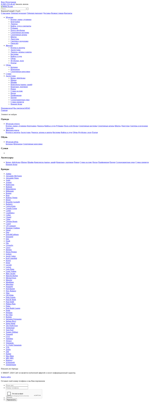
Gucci (8, 247)
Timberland (10, 328)
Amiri (8, 180)
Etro (7, 239)
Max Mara (10, 356)
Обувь (13, 58)
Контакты (68, 13)
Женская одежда (12, 130)
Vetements (10, 343)
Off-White (10, 295)
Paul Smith (10, 302)
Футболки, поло (17, 61)
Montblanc (10, 282)
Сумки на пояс (17, 91)
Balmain (9, 187)
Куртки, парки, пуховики (21, 19)
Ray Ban (9, 315)
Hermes (9, 250)
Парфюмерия (16, 95)
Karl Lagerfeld (11, 258)
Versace (9, 341)
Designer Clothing (13, 228)
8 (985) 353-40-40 (8, 4)
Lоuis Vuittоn (11, 271)
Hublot (8, 354)
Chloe (8, 219)
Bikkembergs (11, 189)
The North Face (12, 326)
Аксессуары (15, 50)
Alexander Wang (12, 178)
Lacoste (9, 265)
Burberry (9, 204)
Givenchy (9, 245)
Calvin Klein (11, 206)
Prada (8, 310)
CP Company (11, 226)
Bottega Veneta (11, 198)
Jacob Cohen (11, 256)
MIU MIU (10, 358)
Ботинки (14, 67)
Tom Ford (9, 330)
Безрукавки (15, 22)
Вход (3, 2)
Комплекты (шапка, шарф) (21, 85)
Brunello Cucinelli (13, 202)
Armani (9, 182)
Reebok (9, 317)
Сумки (8, 74)
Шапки (13, 80)
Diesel (8, 230)
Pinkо (8, 306)
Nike (8, 293)
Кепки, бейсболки (18, 78)
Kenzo (8, 260)
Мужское (9, 17)
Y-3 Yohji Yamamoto (14, 345)
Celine (8, 215)
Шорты (14, 37)
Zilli (7, 352)
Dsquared (9, 237)
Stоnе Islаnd (10, 323)
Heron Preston (11, 252)
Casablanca (10, 213)
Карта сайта (6, 377)
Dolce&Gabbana (12, 234)
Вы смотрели (21, 108)
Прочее (14, 98)
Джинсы (14, 24)
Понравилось (7, 108)
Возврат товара (57, 13)
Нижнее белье (16, 104)
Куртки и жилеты (18, 48)
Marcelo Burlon (12, 276)
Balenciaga (10, 185)
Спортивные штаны (19, 35)
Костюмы (14, 54)
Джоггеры (15, 39)
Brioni (8, 200)
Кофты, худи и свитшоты (21, 26)
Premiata (9, 313)
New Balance (11, 291)
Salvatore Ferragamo (14, 319)
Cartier (8, 211)
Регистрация (11, 2)
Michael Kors (11, 278)
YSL (8, 347)
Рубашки (14, 28)
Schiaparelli (10, 362)
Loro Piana (10, 269)
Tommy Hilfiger (12, 332)
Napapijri (9, 286)
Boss (8, 195)
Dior (7, 232)
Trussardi (9, 334)
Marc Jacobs (10, 273)
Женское (9, 45)
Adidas (8, 174)
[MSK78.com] (7, 6)
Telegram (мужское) (19, 13)
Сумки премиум (17, 102)
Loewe (8, 267)
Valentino (9, 339)
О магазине (5, 13)
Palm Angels (10, 297)
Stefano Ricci (11, 321)
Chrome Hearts (11, 221)
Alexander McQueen (14, 176)
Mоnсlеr (9, 280)
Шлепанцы (15, 69)
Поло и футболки (18, 30)
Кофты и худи (16, 56)
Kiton (8, 263)
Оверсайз (14, 43)
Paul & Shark (11, 300)
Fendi (8, 241)
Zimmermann (11, 365)
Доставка (47, 13)
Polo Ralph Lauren (13, 308)
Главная (4, 110)
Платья (13, 63)
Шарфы (14, 82)
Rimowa (9, 360)
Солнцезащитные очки (20, 100)
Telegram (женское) (35, 13)
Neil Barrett (10, 289)
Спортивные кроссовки (20, 72)
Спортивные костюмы (20, 32)
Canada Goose (11, 208)
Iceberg (8, 254)
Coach (8, 224)
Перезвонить (11, 400)
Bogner (8, 193)
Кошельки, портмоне (19, 87)
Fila (7, 243)
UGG (8, 336)
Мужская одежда (13, 124)
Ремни (13, 89)
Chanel (8, 217)
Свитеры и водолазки (19, 41)
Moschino (9, 284)
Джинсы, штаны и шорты (21, 52)
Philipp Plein (11, 304)
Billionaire (10, 191)
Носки (13, 93)
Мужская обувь (12, 142)
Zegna (8, 349)
